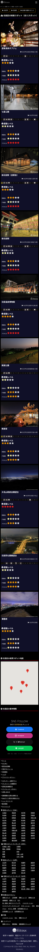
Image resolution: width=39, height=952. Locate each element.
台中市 (23, 865)
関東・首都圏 (6, 849)
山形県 (14, 815)
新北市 (14, 863)
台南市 (33, 865)
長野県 (4, 823)
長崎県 (14, 838)
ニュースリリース (7, 801)
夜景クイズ (12, 900)
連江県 (23, 873)
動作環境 (4, 804)
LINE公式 (21, 748)
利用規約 (4, 772)
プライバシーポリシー (8, 777)
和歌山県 (14, 830)
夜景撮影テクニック (25, 924)
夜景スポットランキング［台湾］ (15, 876)
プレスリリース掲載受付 (9, 784)
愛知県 (4, 825)
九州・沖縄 (20, 856)
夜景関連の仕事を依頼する (10, 795)
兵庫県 (23, 828)
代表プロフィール (7, 769)
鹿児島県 (14, 840)
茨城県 (33, 815)
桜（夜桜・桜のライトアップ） (11, 903)
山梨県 (33, 820)
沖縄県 (23, 840)
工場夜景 (14, 897)
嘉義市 (14, 891)
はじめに (4, 763)
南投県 (4, 870)
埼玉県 (4, 820)
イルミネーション (28, 903)
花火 (19, 900)
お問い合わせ (6, 792)
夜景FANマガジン (9, 895)
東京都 (23, 818)
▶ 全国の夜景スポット (27, 10)
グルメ (4, 909)
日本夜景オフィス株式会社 (18, 941)
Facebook (21, 729)
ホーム (4, 761)
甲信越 (19, 849)
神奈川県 (33, 818)
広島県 (14, 833)
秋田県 (4, 815)
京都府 (14, 828)
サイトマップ (6, 806)
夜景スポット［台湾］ (10, 860)
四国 (3, 856)
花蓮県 (33, 870)
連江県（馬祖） (26, 889)
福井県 (33, 823)
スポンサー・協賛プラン (9, 781)
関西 (3, 854)
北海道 (4, 813)
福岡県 (33, 835)
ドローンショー (25, 906)
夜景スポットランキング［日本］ (15, 844)
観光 (37, 906)
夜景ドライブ (23, 918)
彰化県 (33, 868)
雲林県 (23, 884)
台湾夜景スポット (23, 909)
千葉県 (14, 820)
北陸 (3, 851)
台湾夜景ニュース (7, 911)
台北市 (4, 863)
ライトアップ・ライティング (11, 906)
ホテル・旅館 (12, 909)
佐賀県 (4, 838)
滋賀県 (33, 828)
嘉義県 (33, 884)
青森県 (14, 813)
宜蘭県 (23, 870)
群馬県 (14, 818)
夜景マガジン (6, 924)
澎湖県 (4, 873)
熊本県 (23, 838)
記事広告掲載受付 (7, 786)
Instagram (21, 735)
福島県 (23, 815)
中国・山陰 (20, 854)
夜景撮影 (5, 900)
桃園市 (23, 863)
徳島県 (33, 833)
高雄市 (4, 868)
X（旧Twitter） (21, 742)
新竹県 (14, 865)
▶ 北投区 (14, 10)
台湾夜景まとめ (19, 911)
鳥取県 (23, 830)
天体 (33, 906)
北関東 (19, 846)
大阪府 (4, 828)
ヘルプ (4, 774)
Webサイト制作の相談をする (11, 798)
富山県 (14, 823)
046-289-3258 (23, 935)
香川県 (4, 835)
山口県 (23, 833)
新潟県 (23, 820)
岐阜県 (14, 825)
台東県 (23, 868)
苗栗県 (14, 870)
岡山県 (4, 833)
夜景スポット (6, 897)
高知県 (23, 835)
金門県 (14, 873)
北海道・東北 (6, 846)
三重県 (33, 825)
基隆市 (33, 863)
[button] (23, 682)
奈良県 (4, 830)
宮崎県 (4, 840)
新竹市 (4, 865)
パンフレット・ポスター (9, 789)
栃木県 (4, 818)
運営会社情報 (6, 766)
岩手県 (23, 813)
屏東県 (14, 868)
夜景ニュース (23, 897)
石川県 (23, 823)
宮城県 (33, 813)
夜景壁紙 (14, 924)
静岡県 (23, 825)
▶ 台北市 (5, 10)
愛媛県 (14, 835)
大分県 (33, 838)
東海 (18, 851)
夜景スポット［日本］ (10, 810)
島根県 (33, 830)
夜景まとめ (31, 897)
